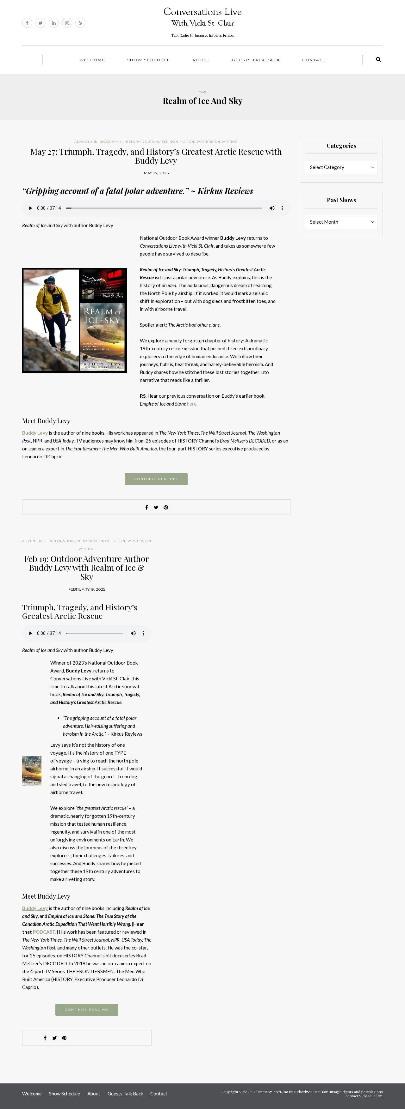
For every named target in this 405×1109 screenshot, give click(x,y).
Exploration (60, 541)
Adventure (85, 142)
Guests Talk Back (256, 59)
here (191, 404)
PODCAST (44, 932)
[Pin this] (165, 507)
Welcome (92, 59)
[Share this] (146, 507)
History (132, 142)
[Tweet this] (156, 507)
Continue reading (156, 479)
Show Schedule (148, 59)
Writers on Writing (217, 142)
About (201, 59)
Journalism (155, 142)
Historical (87, 541)
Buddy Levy (35, 433)
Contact (314, 59)
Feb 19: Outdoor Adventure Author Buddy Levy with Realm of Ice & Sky (86, 567)
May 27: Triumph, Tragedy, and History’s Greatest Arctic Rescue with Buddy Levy (156, 156)
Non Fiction (182, 142)
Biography (111, 142)
